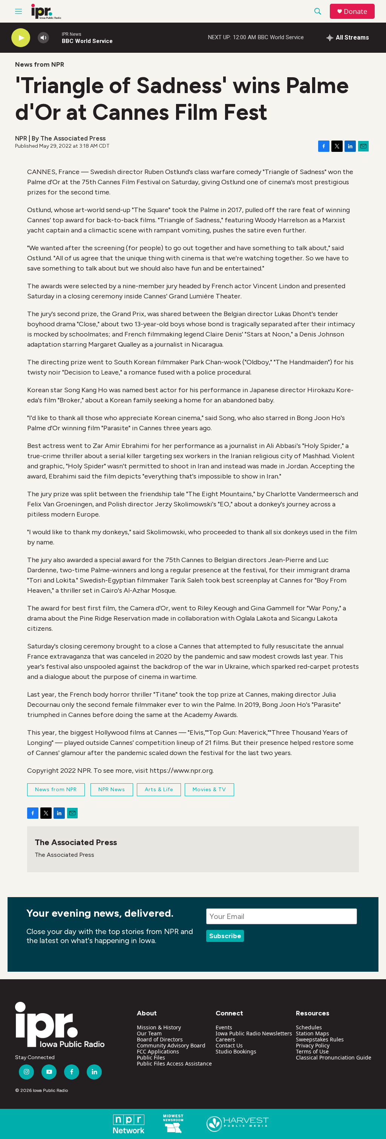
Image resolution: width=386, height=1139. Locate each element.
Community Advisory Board (171, 1045)
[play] (21, 38)
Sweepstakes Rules (320, 1039)
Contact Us (229, 1045)
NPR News (111, 789)
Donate (355, 11)
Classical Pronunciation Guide (333, 1057)
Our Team (149, 1033)
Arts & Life (159, 789)
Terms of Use (312, 1051)
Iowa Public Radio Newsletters (254, 1033)
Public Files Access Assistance (174, 1063)
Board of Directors (160, 1039)
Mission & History (159, 1027)
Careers (225, 1039)
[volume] (43, 37)
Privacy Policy (312, 1045)
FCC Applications (158, 1051)
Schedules (309, 1027)
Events (224, 1027)
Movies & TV (209, 789)
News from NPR (39, 64)
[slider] (55, 37)
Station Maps (312, 1033)
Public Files (151, 1057)
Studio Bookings (236, 1051)
